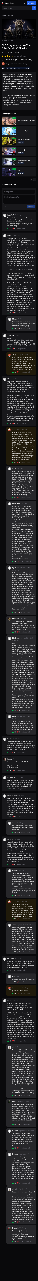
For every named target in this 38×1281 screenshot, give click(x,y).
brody (9, 759)
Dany (9, 1000)
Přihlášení (31, 3)
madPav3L (16, 618)
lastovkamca (12, 796)
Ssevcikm (10, 335)
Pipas (14, 1101)
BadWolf (10, 215)
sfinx (14, 468)
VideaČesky (10, 3)
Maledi (9, 235)
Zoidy (14, 355)
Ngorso (15, 870)
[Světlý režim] (24, 3)
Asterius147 (11, 777)
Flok (13, 976)
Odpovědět (22, 228)
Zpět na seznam (7, 15)
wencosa (10, 959)
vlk (13, 1047)
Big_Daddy (16, 503)
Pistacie (10, 839)
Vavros (9, 739)
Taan (14, 823)
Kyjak (14, 568)
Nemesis (15, 1228)
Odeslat (30, 207)
